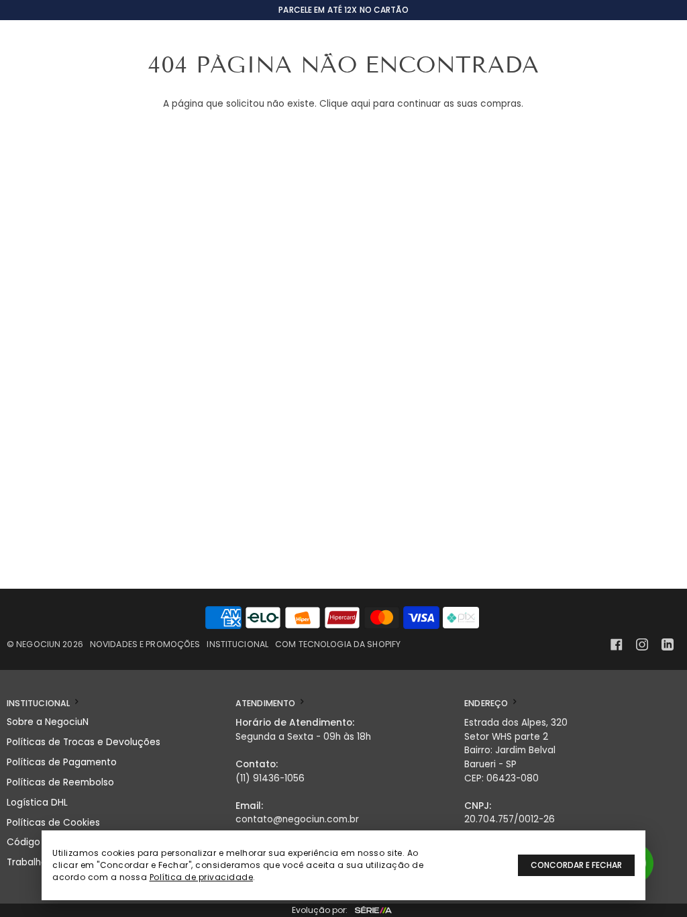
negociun (38, 644)
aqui (360, 103)
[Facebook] (617, 644)
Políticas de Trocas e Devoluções (83, 742)
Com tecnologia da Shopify (338, 644)
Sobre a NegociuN (48, 722)
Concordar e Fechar (576, 865)
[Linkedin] (668, 644)
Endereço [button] (487, 703)
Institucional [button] (39, 703)
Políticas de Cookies (53, 822)
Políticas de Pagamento (62, 762)
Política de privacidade (202, 877)
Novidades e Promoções (145, 644)
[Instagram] (642, 644)
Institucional (237, 644)
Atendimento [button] (266, 703)
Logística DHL (37, 802)
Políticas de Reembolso (60, 782)
